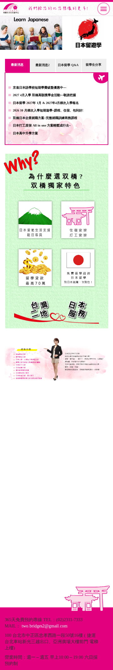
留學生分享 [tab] (93, 64)
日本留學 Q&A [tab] (68, 65)
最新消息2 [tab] (42, 65)
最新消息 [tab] (17, 64)
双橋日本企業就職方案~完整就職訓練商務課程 (45, 118)
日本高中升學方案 (25, 133)
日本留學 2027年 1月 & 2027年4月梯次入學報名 (46, 103)
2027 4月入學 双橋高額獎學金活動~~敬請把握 (44, 95)
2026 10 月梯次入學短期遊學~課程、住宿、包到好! (48, 110)
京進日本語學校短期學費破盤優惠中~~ (39, 87)
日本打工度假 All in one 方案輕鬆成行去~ (42, 125)
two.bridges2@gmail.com (44, 626)
